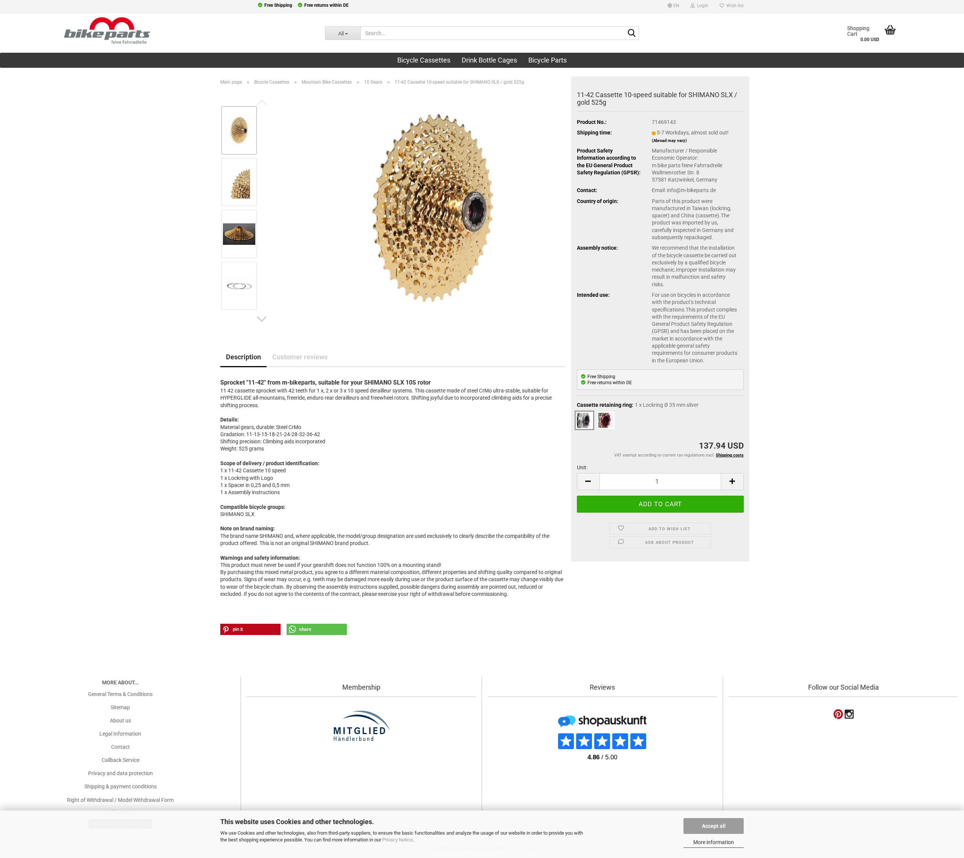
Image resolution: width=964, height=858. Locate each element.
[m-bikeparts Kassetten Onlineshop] (157, 30)
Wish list (734, 5)
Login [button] (701, 5)
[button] (673, 7)
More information (713, 842)
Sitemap (120, 707)
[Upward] (20, 805)
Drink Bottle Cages (489, 60)
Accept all (714, 826)
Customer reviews (300, 357)
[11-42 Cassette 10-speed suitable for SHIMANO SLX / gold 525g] (433, 208)
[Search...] (632, 33)
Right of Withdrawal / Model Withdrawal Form (120, 800)
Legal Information (120, 734)
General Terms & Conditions (120, 694)
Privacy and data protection (120, 773)
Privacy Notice (397, 840)
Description (243, 357)
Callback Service (120, 760)
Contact (120, 747)
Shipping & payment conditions (120, 786)
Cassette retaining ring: (638, 405)
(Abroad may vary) (669, 140)
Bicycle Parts (547, 60)
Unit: (582, 467)
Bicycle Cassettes (423, 60)
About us (120, 721)
